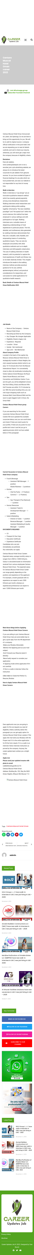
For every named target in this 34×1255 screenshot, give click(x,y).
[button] (25, 39)
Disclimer (4, 1238)
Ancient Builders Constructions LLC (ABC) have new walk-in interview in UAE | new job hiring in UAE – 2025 (15, 926)
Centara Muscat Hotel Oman (17, 826)
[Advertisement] (17, 17)
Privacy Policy (6, 1234)
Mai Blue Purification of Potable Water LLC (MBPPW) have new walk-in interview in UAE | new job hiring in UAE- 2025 (23, 1165)
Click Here (6, 676)
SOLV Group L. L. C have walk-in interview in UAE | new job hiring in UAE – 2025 (17, 894)
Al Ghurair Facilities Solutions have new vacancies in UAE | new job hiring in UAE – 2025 (17, 992)
